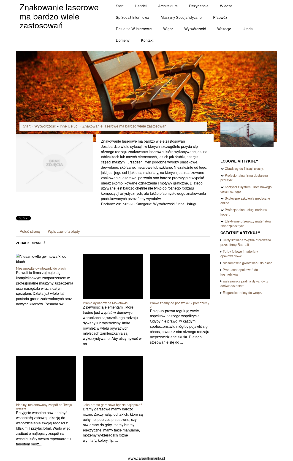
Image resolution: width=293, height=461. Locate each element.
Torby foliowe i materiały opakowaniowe (239, 253)
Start (26, 126)
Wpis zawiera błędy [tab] (64, 231)
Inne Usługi (69, 126)
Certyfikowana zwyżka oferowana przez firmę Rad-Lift (245, 242)
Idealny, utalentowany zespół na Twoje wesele (44, 406)
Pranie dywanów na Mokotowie (105, 303)
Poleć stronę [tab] (30, 231)
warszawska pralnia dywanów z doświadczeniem (244, 283)
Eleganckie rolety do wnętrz (243, 292)
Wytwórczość (45, 126)
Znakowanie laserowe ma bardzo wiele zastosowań (124, 126)
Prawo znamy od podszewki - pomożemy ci (179, 305)
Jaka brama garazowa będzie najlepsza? (112, 404)
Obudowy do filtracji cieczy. (244, 168)
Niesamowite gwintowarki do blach (41, 268)
